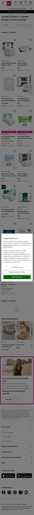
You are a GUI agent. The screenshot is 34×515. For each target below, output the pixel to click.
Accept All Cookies (17, 277)
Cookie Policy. (7, 247)
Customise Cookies (17, 267)
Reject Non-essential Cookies (17, 272)
